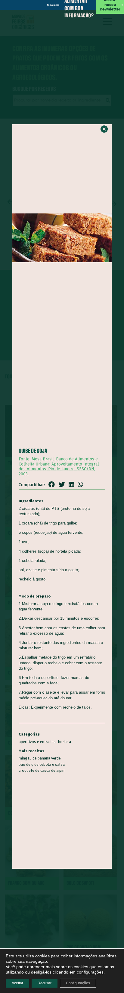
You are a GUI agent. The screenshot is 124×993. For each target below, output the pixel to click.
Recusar (44, 983)
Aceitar (17, 983)
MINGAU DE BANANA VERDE (40, 758)
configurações (90, 972)
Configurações (78, 983)
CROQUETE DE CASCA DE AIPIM (42, 770)
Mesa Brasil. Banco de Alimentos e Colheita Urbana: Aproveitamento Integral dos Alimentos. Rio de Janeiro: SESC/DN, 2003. (59, 467)
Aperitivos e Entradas (37, 741)
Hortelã (64, 741)
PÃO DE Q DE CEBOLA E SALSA (42, 764)
